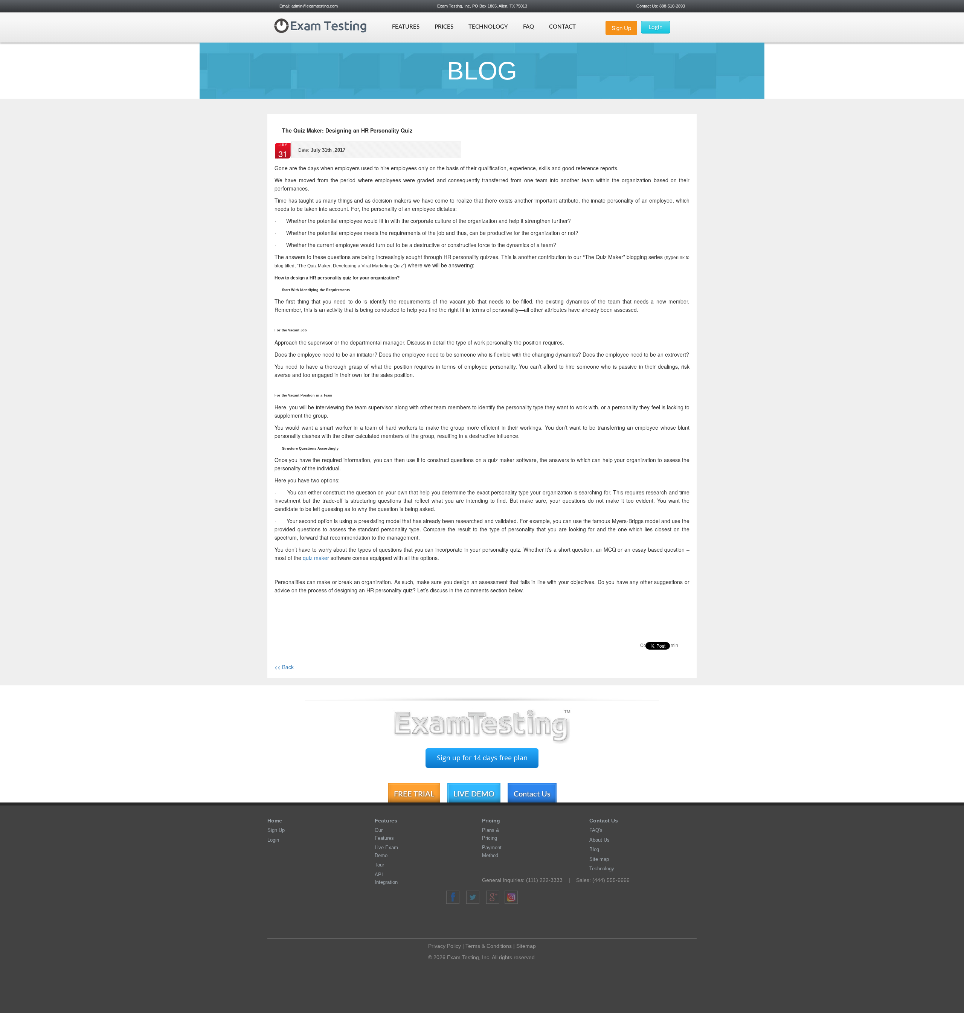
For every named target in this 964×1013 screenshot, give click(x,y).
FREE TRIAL (414, 794)
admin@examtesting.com (314, 6)
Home (274, 821)
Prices (444, 27)
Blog (594, 849)
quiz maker (316, 557)
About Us (599, 840)
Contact (562, 27)
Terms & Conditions (488, 946)
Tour (379, 865)
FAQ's (595, 830)
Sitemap (526, 946)
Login (655, 27)
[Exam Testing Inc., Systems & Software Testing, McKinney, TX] (485, 922)
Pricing (491, 821)
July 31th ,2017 (321, 150)
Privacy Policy (444, 946)
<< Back (284, 667)
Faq (528, 27)
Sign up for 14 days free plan (482, 757)
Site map (599, 859)
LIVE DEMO (473, 794)
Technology (488, 27)
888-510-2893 (671, 6)
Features (405, 27)
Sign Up (621, 28)
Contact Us (532, 794)
